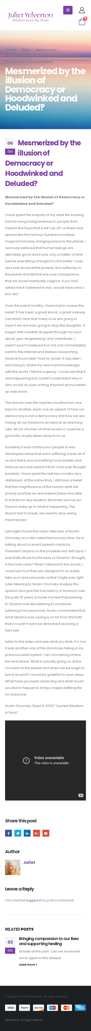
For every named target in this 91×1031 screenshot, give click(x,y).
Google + (36, 833)
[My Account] (82, 10)
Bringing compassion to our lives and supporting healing (49, 941)
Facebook (8, 833)
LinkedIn (27, 833)
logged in (34, 900)
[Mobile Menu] (68, 10)
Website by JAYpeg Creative (23, 1020)
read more (27, 965)
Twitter (17, 833)
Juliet (29, 862)
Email (45, 833)
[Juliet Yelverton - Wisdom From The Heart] (30, 17)
